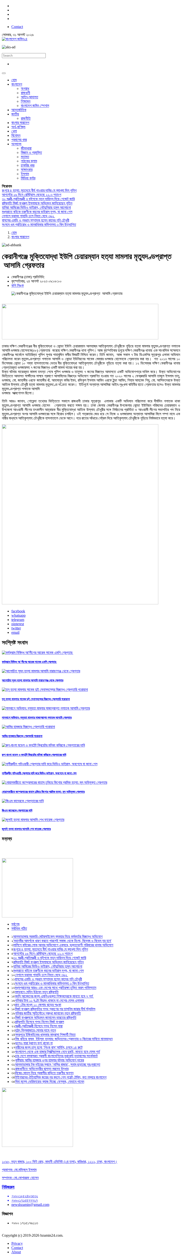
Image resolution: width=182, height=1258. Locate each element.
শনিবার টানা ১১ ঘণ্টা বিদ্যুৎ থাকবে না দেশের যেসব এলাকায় (49, 1000)
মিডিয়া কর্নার (28, 178)
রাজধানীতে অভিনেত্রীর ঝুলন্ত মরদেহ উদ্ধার (41, 1069)
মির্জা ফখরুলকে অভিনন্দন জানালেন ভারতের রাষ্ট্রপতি (45, 1018)
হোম (14, 80)
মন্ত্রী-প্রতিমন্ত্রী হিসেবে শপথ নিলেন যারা (39, 1026)
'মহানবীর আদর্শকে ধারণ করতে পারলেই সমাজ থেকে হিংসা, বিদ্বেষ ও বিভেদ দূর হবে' (62, 941)
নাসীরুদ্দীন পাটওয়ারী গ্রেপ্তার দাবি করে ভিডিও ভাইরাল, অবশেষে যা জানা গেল (39, 773)
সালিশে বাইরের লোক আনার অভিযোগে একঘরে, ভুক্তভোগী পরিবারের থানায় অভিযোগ (63, 945)
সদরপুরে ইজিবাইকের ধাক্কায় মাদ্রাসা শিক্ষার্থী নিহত (45, 1035)
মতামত (25, 157)
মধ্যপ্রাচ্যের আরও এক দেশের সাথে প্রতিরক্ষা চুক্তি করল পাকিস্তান (55, 988)
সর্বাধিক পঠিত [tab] (19, 928)
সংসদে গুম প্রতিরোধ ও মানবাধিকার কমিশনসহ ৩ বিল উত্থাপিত (39, 225)
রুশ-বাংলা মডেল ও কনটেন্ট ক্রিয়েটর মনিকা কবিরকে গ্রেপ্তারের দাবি (34, 755)
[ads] (37, 1146)
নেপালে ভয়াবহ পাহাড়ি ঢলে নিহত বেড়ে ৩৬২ (28, 216)
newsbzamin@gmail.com (30, 1205)
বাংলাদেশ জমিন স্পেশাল (35, 106)
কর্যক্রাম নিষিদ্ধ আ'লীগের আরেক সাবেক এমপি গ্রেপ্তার (29, 662)
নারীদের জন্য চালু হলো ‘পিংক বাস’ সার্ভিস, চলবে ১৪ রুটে (48, 1047)
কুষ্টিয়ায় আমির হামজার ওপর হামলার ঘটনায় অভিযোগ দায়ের (49, 1060)
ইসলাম (25, 174)
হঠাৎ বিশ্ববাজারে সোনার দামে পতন (35, 1030)
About (16, 1252)
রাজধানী (25, 93)
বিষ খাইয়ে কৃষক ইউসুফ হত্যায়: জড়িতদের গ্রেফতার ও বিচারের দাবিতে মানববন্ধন (64, 1039)
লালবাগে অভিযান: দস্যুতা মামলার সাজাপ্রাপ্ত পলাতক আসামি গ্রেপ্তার (37, 717)
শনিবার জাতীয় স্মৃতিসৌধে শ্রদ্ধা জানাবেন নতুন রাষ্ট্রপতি (48, 1013)
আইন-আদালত (29, 97)
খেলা (14, 131)
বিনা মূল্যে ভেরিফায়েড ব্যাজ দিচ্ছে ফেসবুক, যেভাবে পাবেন (49, 1082)
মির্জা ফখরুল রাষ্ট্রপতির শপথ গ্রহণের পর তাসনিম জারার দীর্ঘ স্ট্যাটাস (55, 1009)
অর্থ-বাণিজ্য (18, 127)
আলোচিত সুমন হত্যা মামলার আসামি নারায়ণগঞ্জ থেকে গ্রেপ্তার (32, 680)
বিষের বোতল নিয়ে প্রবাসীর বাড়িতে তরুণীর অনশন (44, 1073)
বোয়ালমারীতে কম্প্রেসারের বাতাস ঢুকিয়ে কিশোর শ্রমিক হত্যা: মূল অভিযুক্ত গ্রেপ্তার (43, 791)
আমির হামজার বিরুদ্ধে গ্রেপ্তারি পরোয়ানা (22, 736)
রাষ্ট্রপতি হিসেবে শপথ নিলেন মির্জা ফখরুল (39, 1022)
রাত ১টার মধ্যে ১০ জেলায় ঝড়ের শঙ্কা (38, 1005)
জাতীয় (15, 114)
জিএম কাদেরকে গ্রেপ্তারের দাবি (17, 810)
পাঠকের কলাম (29, 161)
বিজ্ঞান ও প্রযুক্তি (31, 152)
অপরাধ (25, 89)
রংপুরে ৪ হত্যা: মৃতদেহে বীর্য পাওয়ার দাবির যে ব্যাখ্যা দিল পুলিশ (39, 190)
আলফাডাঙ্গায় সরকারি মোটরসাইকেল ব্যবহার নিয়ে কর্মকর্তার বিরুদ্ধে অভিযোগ (58, 936)
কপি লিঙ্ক (17, 285)
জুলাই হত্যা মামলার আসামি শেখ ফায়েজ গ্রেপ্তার (26, 829)
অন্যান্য (16, 144)
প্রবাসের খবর (19, 140)
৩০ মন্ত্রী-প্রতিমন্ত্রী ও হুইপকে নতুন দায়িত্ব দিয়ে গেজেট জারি (38, 199)
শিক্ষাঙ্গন (25, 101)
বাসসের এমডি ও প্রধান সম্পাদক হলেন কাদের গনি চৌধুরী (35, 220)
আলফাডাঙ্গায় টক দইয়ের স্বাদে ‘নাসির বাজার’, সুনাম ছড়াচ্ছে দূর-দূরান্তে (57, 1064)
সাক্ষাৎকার (26, 170)
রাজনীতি (26, 118)
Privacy (17, 1243)
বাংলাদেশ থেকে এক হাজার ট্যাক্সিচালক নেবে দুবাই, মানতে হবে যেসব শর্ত (57, 1052)
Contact (17, 27)
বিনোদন (15, 135)
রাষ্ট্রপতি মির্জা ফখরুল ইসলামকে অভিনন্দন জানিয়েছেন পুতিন (37, 203)
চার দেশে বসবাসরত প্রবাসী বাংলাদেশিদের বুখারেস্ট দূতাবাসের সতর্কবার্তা (56, 1056)
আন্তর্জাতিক (18, 110)
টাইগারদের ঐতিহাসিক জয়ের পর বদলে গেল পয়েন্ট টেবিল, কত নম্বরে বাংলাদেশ (60, 1077)
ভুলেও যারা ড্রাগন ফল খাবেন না (34, 1043)
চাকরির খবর (27, 165)
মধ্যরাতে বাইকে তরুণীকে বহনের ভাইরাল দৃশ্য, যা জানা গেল (37, 212)
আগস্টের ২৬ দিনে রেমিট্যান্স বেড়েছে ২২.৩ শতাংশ (31, 195)
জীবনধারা (26, 148)
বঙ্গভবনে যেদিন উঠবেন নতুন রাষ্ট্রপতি (37, 992)
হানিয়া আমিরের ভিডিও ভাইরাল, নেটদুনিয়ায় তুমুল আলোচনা (36, 207)
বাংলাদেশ (16, 84)
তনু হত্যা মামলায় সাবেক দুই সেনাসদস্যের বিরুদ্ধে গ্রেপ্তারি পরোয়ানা (36, 699)
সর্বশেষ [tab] (15, 924)
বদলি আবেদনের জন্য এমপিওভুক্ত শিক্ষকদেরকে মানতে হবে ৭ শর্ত (54, 996)
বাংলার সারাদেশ (20, 123)
